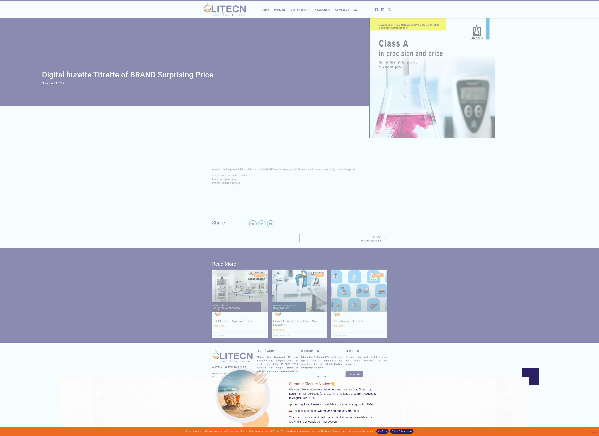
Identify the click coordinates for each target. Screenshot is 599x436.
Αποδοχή (382, 431)
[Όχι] (594, 431)
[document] (299, 218)
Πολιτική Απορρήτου (402, 431)
